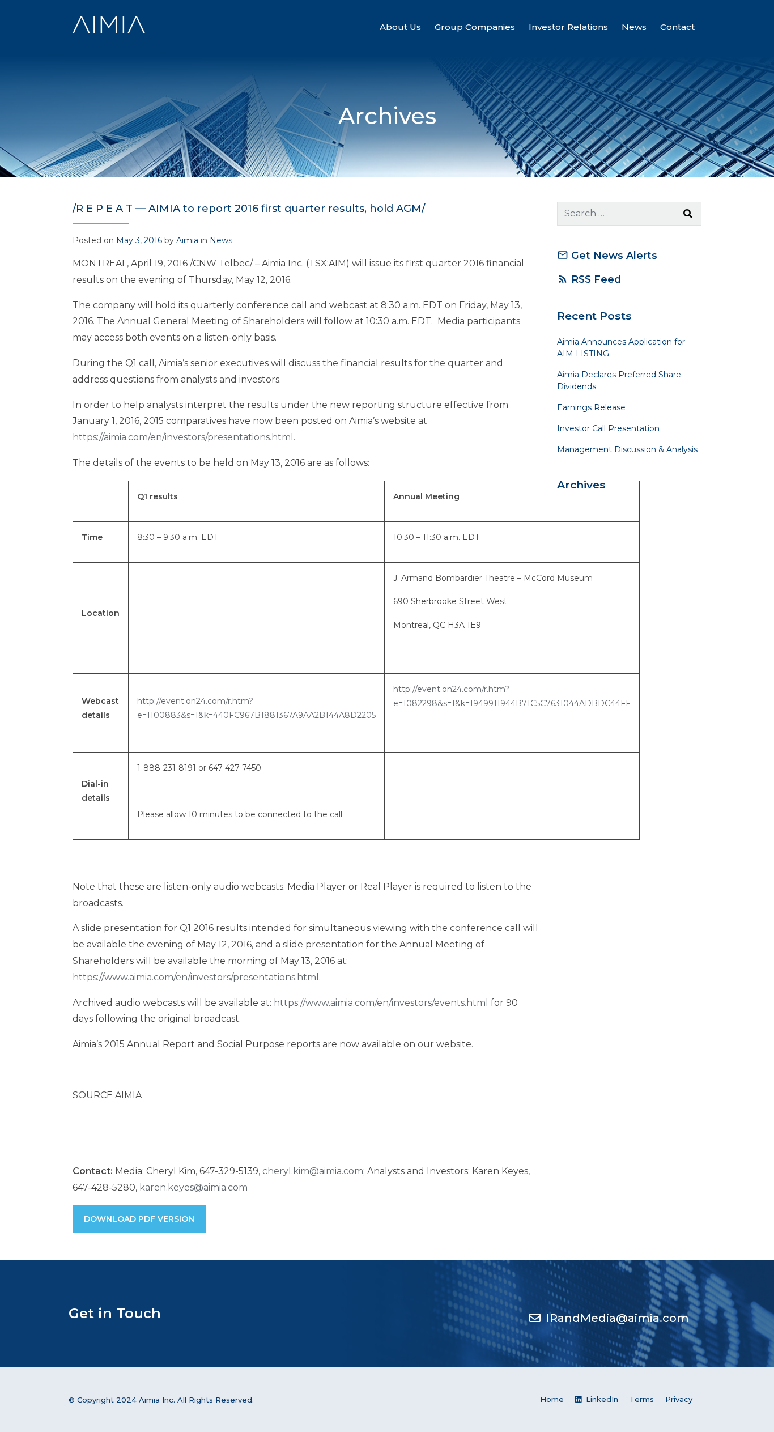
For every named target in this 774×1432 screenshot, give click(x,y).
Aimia (187, 240)
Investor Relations (568, 27)
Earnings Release (591, 407)
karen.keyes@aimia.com (193, 1187)
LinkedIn (601, 1399)
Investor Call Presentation (608, 428)
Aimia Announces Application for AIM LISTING (621, 348)
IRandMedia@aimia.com (617, 1318)
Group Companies (475, 27)
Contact (677, 27)
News (634, 27)
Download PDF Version (139, 1219)
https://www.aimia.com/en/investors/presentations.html (196, 977)
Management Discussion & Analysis (627, 449)
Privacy (678, 1399)
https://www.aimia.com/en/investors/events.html (381, 1002)
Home (552, 1399)
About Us (400, 27)
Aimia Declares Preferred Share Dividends (619, 380)
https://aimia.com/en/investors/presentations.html (183, 437)
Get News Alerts (607, 255)
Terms (642, 1399)
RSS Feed (589, 279)
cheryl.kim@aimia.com (312, 1171)
